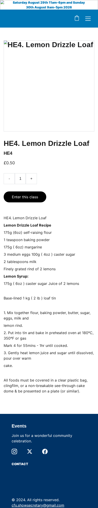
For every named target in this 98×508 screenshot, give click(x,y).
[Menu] (88, 19)
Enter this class (25, 197)
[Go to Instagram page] (14, 451)
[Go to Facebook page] (45, 451)
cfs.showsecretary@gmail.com (38, 505)
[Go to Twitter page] (29, 451)
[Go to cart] (77, 18)
